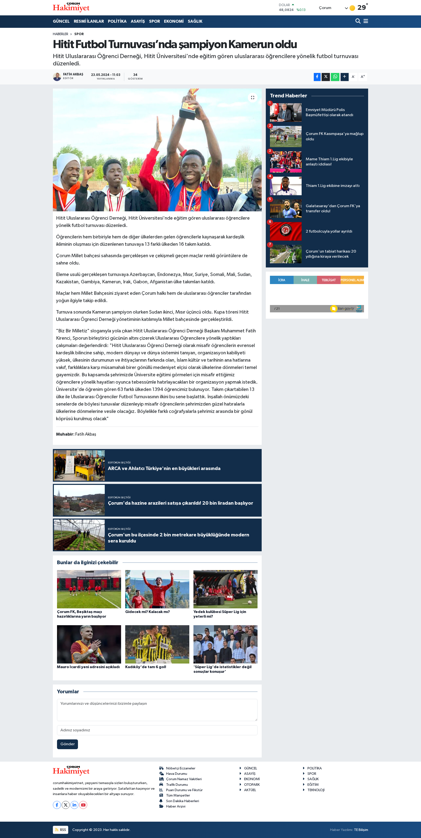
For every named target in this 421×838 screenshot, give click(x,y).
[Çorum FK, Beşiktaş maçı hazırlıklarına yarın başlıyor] (89, 589)
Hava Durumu (176, 774)
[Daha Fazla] (345, 77)
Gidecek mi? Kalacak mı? (147, 612)
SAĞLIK (195, 21)
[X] (66, 805)
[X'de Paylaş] (326, 77)
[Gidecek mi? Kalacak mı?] (157, 589)
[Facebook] (57, 805)
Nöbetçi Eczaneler (180, 768)
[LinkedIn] (74, 805)
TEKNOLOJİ (316, 790)
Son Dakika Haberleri (182, 801)
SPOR (154, 21)
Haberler (60, 34)
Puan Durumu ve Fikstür (184, 790)
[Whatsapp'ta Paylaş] (335, 77)
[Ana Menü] (365, 21)
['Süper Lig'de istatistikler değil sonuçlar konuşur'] (225, 644)
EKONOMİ (174, 21)
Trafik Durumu (177, 785)
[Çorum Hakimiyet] (71, 7)
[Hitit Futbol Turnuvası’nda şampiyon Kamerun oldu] (157, 150)
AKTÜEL (250, 790)
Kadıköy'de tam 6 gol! (145, 667)
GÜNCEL (61, 21)
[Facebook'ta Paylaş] (317, 77)
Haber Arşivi (175, 806)
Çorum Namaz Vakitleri (184, 779)
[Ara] (358, 21)
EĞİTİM (313, 785)
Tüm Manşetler (178, 795)
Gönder (67, 744)
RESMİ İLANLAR (89, 21)
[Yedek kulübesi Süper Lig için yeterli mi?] (225, 589)
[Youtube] (83, 805)
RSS (62, 830)
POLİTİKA (117, 21)
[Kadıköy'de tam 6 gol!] (157, 644)
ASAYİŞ (138, 21)
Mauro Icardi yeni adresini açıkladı (88, 667)
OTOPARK (252, 785)
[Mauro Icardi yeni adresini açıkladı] (89, 644)
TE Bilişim (361, 830)
